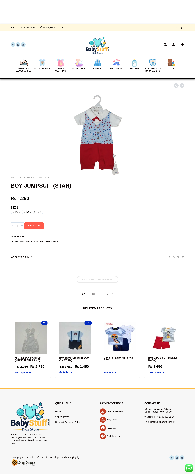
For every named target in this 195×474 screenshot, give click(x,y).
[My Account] (173, 44)
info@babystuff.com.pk (51, 27)
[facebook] (13, 44)
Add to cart (34, 225)
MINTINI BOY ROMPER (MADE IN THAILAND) (28, 359)
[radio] (16, 212)
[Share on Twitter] (173, 256)
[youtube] (23, 44)
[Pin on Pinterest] (177, 256)
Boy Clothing (27, 177)
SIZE (14, 207)
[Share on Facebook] (168, 256)
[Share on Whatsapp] (182, 256)
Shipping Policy (62, 416)
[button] (165, 44)
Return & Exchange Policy (67, 422)
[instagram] (18, 44)
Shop (13, 27)
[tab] (97, 280)
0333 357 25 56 (27, 27)
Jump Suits (43, 177)
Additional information (97, 279)
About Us (59, 411)
